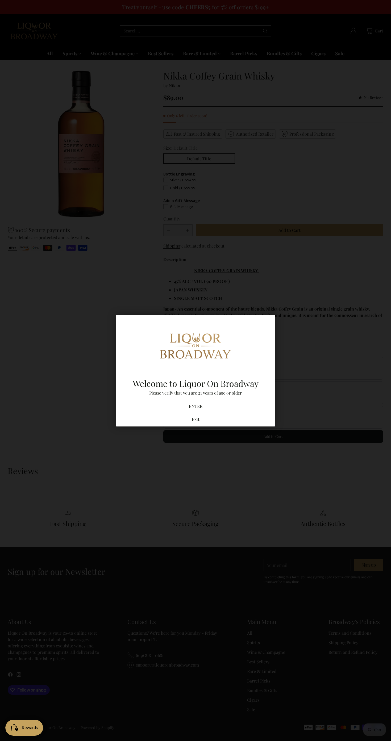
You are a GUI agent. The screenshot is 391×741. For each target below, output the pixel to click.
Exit (195, 419)
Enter (195, 406)
